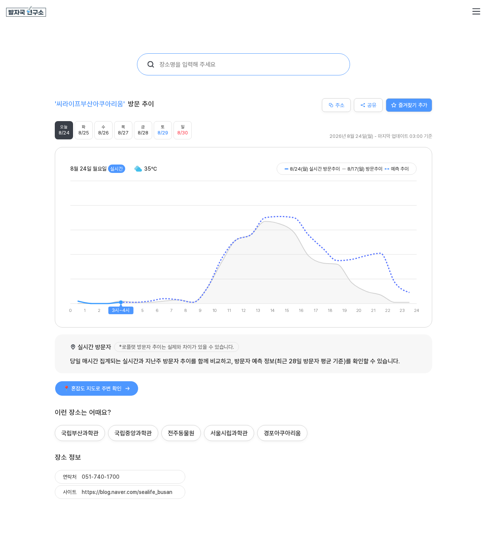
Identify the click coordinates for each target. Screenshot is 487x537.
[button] (476, 11)
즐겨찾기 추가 (412, 105)
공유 (371, 105)
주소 (339, 105)
